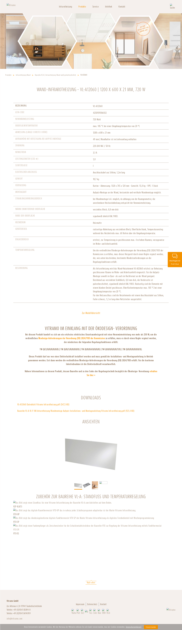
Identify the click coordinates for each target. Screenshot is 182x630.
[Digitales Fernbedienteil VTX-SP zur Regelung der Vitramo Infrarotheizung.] (83, 518)
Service (95, 6)
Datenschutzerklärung (133, 627)
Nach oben (91, 582)
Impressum (80, 604)
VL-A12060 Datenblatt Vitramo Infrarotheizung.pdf (43, 404)
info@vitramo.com (14, 618)
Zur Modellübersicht (91, 313)
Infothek (108, 6)
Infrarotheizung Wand (23, 75)
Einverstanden (151, 627)
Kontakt (122, 6)
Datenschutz (92, 604)
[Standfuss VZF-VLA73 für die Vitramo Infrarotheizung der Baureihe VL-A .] (62, 502)
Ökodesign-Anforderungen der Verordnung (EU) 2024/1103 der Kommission (71, 338)
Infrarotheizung (65, 6)
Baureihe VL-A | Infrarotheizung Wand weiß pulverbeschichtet (55, 75)
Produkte (82, 6)
